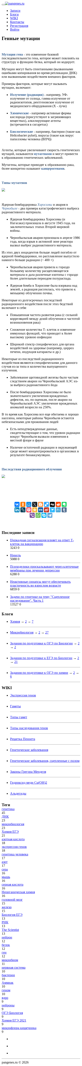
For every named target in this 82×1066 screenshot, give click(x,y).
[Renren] (40, 509)
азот (5, 862)
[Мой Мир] (28, 504)
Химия (15, 621)
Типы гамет (18, 717)
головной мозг (12, 899)
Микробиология (21, 632)
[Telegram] (49, 515)
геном (6, 990)
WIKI (14, 18)
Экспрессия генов (23, 695)
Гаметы (15, 706)
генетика (8, 809)
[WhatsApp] (38, 515)
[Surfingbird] (52, 509)
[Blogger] (40, 504)
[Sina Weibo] (46, 509)
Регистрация (19, 25)
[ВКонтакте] (17, 504)
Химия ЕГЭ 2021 (14, 1020)
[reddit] (58, 504)
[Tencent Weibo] (58, 509)
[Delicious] (46, 504)
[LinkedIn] (17, 509)
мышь (6, 877)
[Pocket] (28, 509)
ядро (5, 998)
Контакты (17, 22)
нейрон (7, 937)
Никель (15, 555)
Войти (14, 29)
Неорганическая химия (18, 892)
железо (7, 907)
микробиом (10, 960)
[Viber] (32, 515)
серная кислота (12, 884)
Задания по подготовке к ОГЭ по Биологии (41, 643)
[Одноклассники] (22, 504)
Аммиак (7, 982)
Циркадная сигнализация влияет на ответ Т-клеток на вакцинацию (42, 542)
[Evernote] (64, 504)
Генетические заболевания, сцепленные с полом (44, 761)
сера (5, 869)
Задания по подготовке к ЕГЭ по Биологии (41, 658)
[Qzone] (34, 509)
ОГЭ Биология (12, 1013)
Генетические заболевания (29, 750)
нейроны (8, 1005)
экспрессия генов (14, 847)
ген (4, 952)
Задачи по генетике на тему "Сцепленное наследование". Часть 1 (40, 598)
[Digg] (52, 504)
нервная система (13, 967)
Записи (15, 10)
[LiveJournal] (22, 509)
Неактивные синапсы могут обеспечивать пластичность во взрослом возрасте (40, 583)
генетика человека (15, 854)
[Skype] (43, 515)
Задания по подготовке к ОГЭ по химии (39, 672)
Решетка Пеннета (22, 739)
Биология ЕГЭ (12, 914)
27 (47, 632)
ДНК (5, 816)
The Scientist (10, 930)
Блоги (14, 14)
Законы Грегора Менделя (28, 771)
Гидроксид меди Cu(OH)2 (28, 782)
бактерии (8, 975)
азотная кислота (13, 839)
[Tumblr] (64, 509)
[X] (34, 504)
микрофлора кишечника (19, 1028)
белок (6, 945)
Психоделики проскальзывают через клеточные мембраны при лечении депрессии (44, 568)
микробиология (13, 824)
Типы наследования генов (29, 728)
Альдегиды (18, 793)
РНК (5, 922)
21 (16, 662)
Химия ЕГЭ (10, 831)
